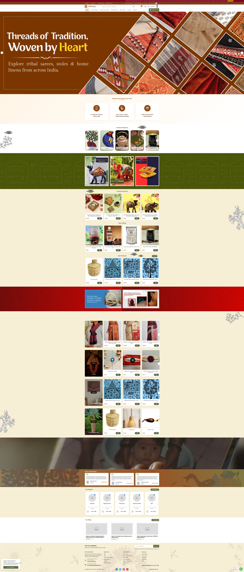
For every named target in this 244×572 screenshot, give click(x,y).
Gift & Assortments (107, 562)
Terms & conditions (126, 559)
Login (149, 6)
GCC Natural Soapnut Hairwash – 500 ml (112, 247)
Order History (144, 555)
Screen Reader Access (138, 3)
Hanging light (131, 429)
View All (154, 256)
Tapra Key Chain (150, 429)
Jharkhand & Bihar (137, 503)
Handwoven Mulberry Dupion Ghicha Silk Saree (132, 343)
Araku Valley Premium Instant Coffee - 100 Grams (94, 247)
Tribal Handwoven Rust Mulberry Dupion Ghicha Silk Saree (112, 343)
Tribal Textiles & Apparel (108, 557)
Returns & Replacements (127, 561)
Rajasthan (92, 503)
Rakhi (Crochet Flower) (112, 371)
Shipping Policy (126, 562)
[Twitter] (120, 569)
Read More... (88, 539)
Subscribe (156, 546)
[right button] (242, 52)
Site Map (145, 3)
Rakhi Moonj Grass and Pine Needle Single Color (151, 372)
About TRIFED (144, 554)
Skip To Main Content (129, 3)
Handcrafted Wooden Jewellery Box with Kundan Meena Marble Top (94, 215)
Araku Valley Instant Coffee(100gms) (150, 246)
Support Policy (125, 557)
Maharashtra (122, 503)
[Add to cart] (99, 218)
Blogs (105, 554)
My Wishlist (144, 557)
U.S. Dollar (93, 3)
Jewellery (105, 561)
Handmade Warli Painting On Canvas (112, 279)
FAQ (143, 561)
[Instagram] (124, 569)
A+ (153, 3)
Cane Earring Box (94, 279)
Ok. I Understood (10, 567)
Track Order (144, 559)
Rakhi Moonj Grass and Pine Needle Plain (131, 372)
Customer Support (108, 3)
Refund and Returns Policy (128, 555)
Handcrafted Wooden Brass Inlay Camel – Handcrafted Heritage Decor (131, 215)
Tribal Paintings (107, 559)
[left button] (2, 52)
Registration (153, 6)
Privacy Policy (125, 554)
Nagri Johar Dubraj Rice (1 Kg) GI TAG (131, 246)
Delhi (152, 503)
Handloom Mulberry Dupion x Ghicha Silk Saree (151, 343)
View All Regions (155, 489)
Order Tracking (101, 3)
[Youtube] (127, 569)
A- (149, 3)
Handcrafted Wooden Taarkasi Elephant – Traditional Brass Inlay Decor (150, 215)
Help (124, 564)
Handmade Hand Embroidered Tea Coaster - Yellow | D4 (113, 215)
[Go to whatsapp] (241, 569)
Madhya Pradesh (107, 503)
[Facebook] (117, 569)
